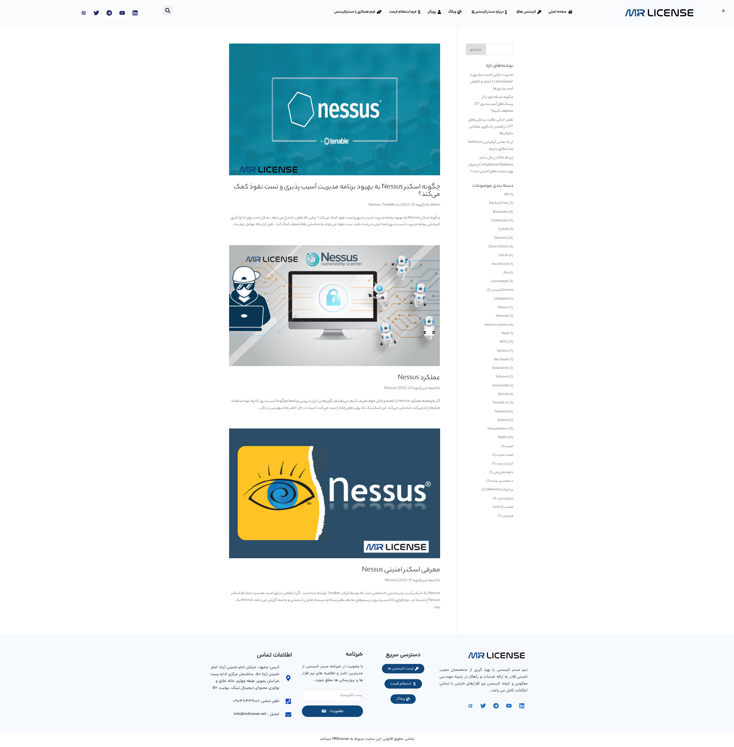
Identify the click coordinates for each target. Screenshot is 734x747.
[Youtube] (122, 13)
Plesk (505, 334)
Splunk (503, 394)
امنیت (509, 446)
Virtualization (497, 429)
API (506, 195)
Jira (505, 273)
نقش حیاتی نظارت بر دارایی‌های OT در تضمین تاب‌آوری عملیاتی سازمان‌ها (490, 127)
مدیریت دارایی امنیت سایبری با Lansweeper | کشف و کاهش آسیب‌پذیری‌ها (491, 82)
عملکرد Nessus (419, 378)
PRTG (503, 342)
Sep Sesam (501, 360)
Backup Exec (498, 203)
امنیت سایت (505, 455)
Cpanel (503, 229)
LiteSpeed (501, 299)
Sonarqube (500, 386)
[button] (723, 11)
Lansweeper (499, 281)
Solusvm (502, 377)
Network (502, 316)
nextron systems (496, 325)
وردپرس (507, 516)
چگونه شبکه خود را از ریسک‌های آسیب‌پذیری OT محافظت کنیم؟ (494, 104)
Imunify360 (500, 264)
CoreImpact (499, 221)
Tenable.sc (390, 205)
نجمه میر (429, 388)
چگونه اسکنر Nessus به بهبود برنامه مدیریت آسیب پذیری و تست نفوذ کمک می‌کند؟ (337, 191)
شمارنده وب (505, 499)
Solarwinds (500, 368)
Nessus (374, 205)
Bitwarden (500, 212)
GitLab (503, 255)
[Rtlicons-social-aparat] (83, 13)
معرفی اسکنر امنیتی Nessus (401, 570)
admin (435, 205)
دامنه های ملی (503, 472)
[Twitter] (96, 13)
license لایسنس (502, 290)
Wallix (502, 438)
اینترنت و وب (504, 464)
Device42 (501, 238)
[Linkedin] (135, 13)
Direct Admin (498, 247)
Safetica (503, 351)
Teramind (501, 412)
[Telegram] (109, 13)
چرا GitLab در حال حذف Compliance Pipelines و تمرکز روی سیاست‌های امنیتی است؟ (491, 165)
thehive (503, 420)
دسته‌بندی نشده (502, 481)
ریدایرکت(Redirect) (499, 490)
